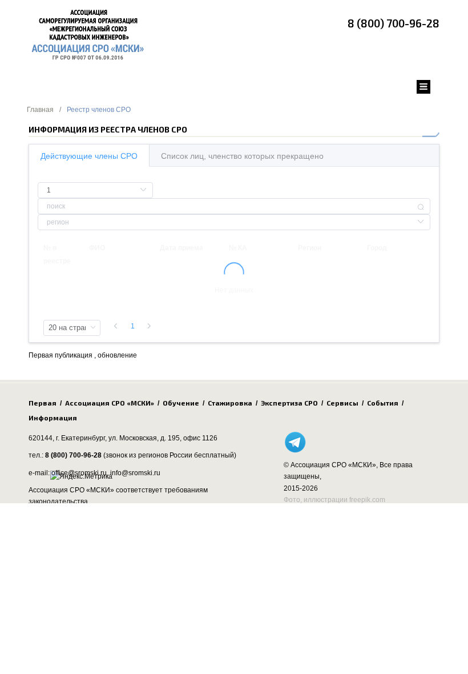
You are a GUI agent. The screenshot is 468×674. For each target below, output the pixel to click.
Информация (53, 418)
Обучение (181, 403)
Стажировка (230, 403)
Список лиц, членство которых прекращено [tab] (242, 156)
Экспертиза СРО (289, 403)
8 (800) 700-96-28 (393, 23)
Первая (43, 403)
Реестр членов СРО (99, 110)
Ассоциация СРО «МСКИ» (109, 403)
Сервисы (342, 403)
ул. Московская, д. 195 (144, 438)
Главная (40, 110)
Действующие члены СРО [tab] (89, 156)
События (382, 403)
